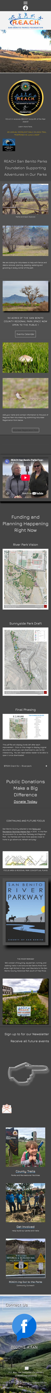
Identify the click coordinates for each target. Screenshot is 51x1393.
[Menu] (25, 3)
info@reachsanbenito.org (26, 1375)
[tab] (25, 766)
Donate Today (25, 802)
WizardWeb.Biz (41, 1382)
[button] (26, 8)
